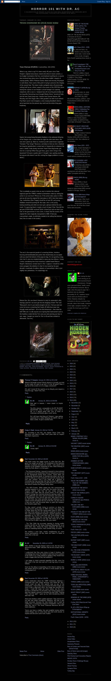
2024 (71, 369)
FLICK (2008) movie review (79, 517)
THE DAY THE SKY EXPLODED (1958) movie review (80, 507)
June (73, 420)
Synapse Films (72, 668)
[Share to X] (41, 361)
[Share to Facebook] (43, 361)
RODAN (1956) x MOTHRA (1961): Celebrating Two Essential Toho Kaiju (81, 109)
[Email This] (37, 361)
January (74, 434)
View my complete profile (76, 313)
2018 (71, 386)
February (74, 431)
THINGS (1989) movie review (80, 582)
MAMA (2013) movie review (79, 451)
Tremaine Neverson (37, 368)
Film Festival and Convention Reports (79, 656)
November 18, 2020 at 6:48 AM (38, 459)
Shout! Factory (72, 666)
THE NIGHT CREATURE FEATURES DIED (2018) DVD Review (81, 128)
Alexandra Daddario (32, 363)
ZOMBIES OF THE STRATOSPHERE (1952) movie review (79, 463)
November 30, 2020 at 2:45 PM (38, 578)
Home (42, 651)
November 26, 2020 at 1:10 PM (42, 543)
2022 (71, 375)
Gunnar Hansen (25, 365)
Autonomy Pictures (73, 644)
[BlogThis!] (39, 361)
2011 (71, 624)
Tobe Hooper (24, 368)
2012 (71, 621)
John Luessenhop (47, 365)
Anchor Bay (71, 636)
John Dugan (36, 365)
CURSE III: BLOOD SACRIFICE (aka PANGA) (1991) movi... (80, 500)
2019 (71, 383)
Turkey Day (71, 671)
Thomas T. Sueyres (31, 380)
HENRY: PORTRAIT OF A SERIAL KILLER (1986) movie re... (79, 438)
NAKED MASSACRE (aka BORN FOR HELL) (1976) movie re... (80, 456)
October (74, 408)
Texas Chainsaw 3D (56, 366)
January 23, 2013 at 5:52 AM (47, 446)
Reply (27, 393)
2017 (71, 389)
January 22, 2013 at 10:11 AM (47, 380)
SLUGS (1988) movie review (80, 589)
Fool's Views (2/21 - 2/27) (81, 145)
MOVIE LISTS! (72, 658)
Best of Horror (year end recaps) (77, 651)
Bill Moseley (45, 363)
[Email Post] (34, 361)
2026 (71, 363)
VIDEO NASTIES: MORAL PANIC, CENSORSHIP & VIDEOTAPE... (79, 577)
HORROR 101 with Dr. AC (55, 9)
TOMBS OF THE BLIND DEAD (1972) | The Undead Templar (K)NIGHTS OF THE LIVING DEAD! (80, 28)
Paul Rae (28, 366)
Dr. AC (32, 401)
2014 (71, 397)
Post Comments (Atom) (36, 655)
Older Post (60, 651)
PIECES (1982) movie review (80, 532)
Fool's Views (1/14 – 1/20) (79, 478)
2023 (71, 372)
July (72, 417)
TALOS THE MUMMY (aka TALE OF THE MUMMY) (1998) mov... (79, 483)
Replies (29, 397)
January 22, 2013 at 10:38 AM (47, 401)
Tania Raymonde (37, 366)
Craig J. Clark (29, 430)
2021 (71, 377)
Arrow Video (71, 639)
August (73, 414)
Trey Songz (49, 368)
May (73, 422)
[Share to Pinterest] (45, 361)
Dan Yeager (55, 363)
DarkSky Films (72, 653)
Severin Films (71, 663)
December (74, 403)
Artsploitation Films (73, 641)
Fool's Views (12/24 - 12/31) (79, 617)
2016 (71, 392)
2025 (71, 366)
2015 (71, 394)
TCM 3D (46, 366)
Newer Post (23, 651)
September (75, 411)
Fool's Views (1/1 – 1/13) (78, 529)
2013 (71, 400)
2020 (71, 380)
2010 (71, 627)
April (73, 425)
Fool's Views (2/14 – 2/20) (81, 47)
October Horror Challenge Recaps (77, 661)
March (73, 428)
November (74, 405)
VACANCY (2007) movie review (81, 443)
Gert (26, 459)
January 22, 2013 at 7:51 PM (44, 430)
